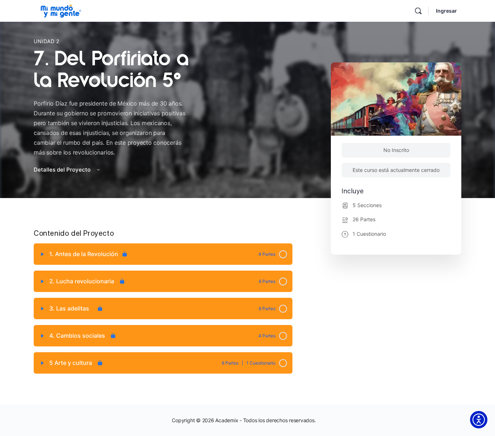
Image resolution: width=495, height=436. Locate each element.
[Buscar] (418, 11)
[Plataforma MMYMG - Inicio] (61, 10)
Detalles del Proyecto (63, 169)
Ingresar (446, 11)
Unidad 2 (46, 41)
